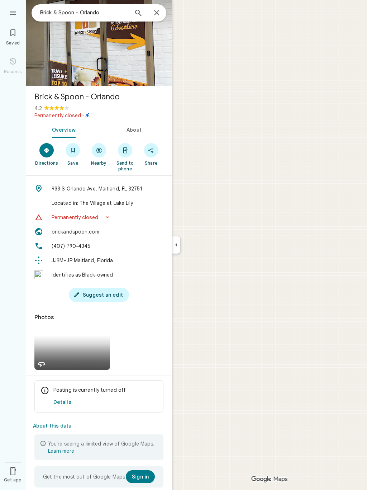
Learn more (61, 451)
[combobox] (84, 12)
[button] (99, 217)
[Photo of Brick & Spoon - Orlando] (99, 43)
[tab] (62, 129)
